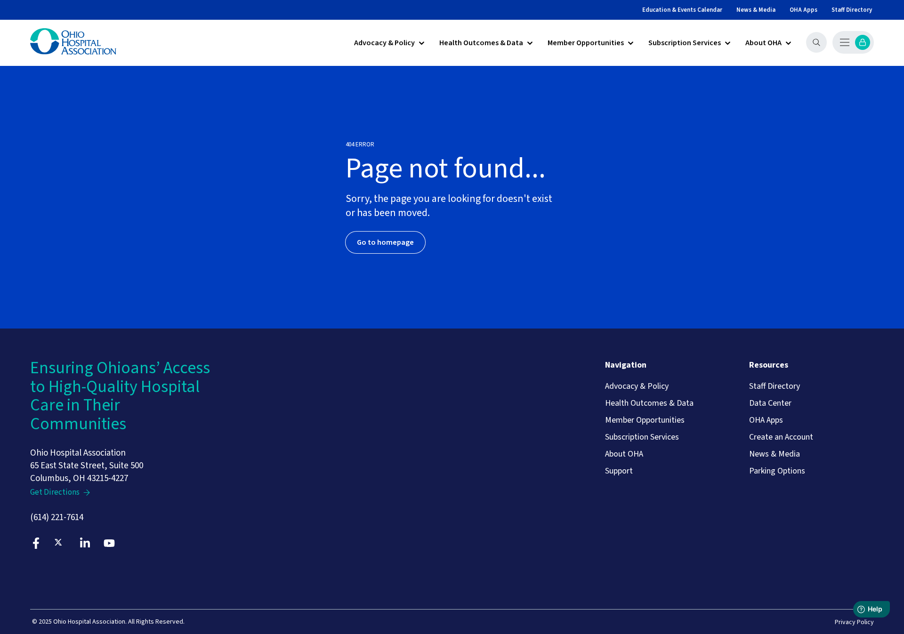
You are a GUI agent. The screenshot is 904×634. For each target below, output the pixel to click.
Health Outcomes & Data (481, 43)
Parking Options (777, 471)
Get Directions (55, 493)
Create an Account (781, 437)
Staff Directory (851, 10)
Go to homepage (385, 242)
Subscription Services (684, 43)
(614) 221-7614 (56, 517)
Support (619, 471)
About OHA (763, 43)
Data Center (770, 403)
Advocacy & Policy (384, 43)
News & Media (755, 10)
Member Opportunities (586, 43)
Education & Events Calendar (682, 10)
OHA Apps (803, 10)
